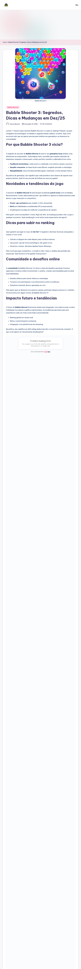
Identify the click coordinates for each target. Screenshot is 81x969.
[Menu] (77, 5)
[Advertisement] (40, 25)
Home (5, 42)
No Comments (47, 124)
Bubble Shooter (13, 107)
